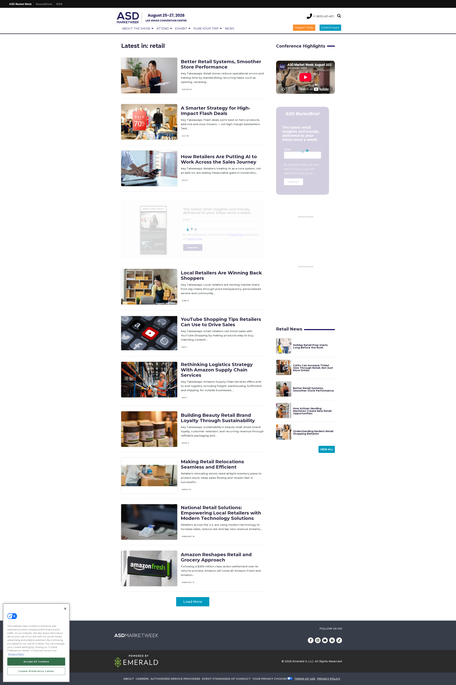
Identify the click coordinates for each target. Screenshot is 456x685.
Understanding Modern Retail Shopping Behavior (313, 432)
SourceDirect (44, 4)
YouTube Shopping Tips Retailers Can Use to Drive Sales (221, 321)
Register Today (304, 27)
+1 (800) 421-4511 (323, 16)
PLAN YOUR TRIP (206, 28)
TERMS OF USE (304, 678)
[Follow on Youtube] (325, 640)
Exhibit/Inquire (330, 27)
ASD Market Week (20, 4)
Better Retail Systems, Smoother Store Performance (221, 64)
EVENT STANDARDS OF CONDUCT (226, 678)
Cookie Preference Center (36, 671)
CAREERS (142, 678)
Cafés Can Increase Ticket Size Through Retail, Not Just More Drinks (313, 368)
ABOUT (128, 678)
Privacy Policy (16, 653)
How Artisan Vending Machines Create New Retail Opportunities (312, 411)
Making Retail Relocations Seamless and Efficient (212, 464)
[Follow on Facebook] (311, 640)
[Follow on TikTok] (339, 640)
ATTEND (163, 28)
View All (326, 449)
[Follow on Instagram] (318, 640)
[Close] (65, 609)
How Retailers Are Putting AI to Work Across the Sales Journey (219, 159)
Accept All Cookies (36, 661)
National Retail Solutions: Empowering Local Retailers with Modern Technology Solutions (221, 513)
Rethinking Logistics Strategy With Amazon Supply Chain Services (217, 370)
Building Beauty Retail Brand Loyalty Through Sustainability (218, 417)
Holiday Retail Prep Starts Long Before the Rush (310, 346)
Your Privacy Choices (269, 678)
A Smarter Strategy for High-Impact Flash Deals (215, 110)
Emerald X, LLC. (303, 661)
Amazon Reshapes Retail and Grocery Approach (216, 557)
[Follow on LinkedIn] (332, 640)
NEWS (229, 28)
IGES (59, 4)
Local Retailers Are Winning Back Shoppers (221, 275)
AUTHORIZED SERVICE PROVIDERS (175, 678)
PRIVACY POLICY (328, 678)
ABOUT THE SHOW (136, 28)
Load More (192, 602)
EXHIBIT (181, 28)
